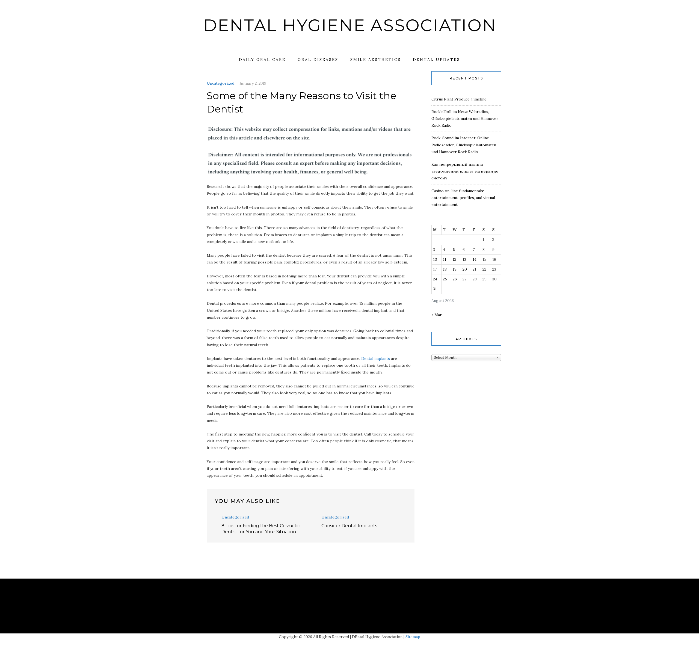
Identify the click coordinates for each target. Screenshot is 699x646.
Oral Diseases (318, 59)
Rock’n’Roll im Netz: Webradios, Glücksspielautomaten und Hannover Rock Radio (464, 118)
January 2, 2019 (253, 83)
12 (454, 259)
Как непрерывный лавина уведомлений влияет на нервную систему (464, 171)
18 (445, 269)
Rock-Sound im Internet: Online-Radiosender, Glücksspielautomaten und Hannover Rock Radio (463, 144)
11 (444, 259)
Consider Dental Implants (349, 525)
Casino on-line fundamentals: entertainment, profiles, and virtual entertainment (463, 197)
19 (455, 269)
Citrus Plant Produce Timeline (459, 99)
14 (474, 259)
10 (435, 259)
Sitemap (412, 636)
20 (465, 269)
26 (455, 279)
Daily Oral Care (262, 59)
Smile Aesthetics (375, 59)
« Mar (436, 314)
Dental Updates (436, 59)
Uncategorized (220, 83)
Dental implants (375, 358)
